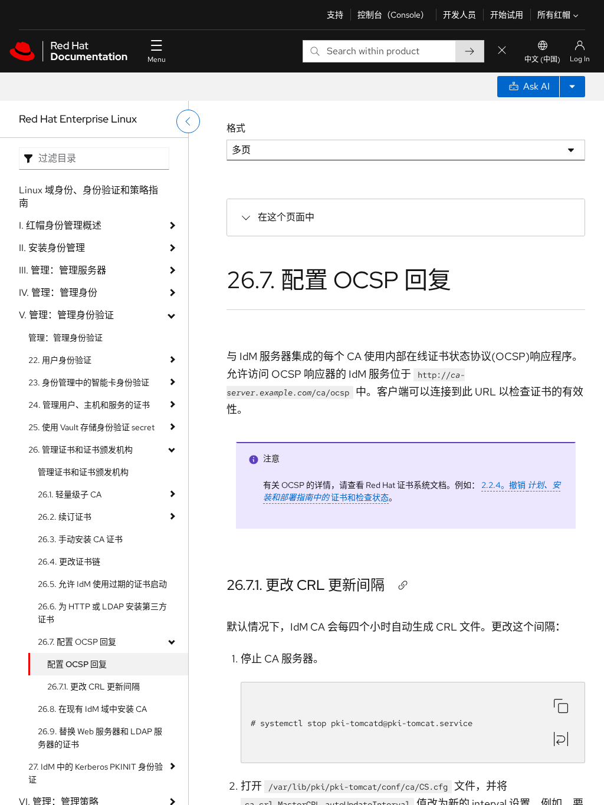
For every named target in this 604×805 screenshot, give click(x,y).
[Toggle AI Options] (572, 86)
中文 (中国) (542, 59)
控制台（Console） (393, 14)
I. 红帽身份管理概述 (60, 225)
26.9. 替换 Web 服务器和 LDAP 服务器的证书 (100, 738)
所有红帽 (553, 14)
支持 (335, 14)
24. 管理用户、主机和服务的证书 (89, 405)
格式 (235, 128)
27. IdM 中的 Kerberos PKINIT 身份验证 (95, 773)
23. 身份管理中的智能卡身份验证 (88, 382)
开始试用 (506, 14)
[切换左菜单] (188, 121)
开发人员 (459, 14)
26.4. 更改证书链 (69, 561)
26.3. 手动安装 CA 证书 (80, 539)
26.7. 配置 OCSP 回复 (77, 641)
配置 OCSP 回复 (77, 664)
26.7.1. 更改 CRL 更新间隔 (93, 686)
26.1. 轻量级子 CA (69, 494)
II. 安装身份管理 (52, 248)
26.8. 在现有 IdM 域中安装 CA (92, 709)
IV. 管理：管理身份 (58, 292)
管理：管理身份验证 (65, 337)
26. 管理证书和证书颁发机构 (80, 449)
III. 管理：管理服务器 (62, 270)
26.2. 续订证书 (64, 517)
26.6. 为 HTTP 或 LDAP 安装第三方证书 (102, 613)
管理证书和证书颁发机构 (83, 472)
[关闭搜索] (502, 51)
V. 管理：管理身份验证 (66, 315)
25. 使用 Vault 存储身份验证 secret (91, 427)
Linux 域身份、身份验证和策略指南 (88, 196)
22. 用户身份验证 (59, 360)
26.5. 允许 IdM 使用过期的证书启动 (102, 584)
